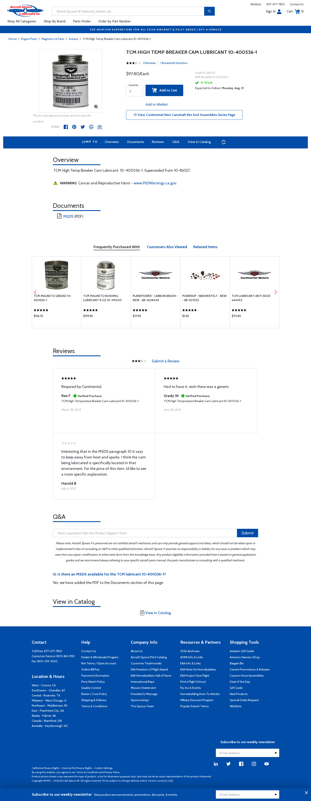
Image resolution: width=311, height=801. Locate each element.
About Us (137, 651)
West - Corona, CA (44, 685)
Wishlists (255, 4)
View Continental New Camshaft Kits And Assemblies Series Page (186, 115)
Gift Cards (236, 688)
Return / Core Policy (94, 694)
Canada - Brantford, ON (47, 721)
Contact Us (297, 4)
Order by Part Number (114, 21)
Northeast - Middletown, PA (49, 705)
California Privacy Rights (45, 768)
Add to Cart (167, 90)
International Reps (142, 682)
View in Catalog (199, 142)
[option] (70, 81)
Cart (295, 11)
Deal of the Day (240, 682)
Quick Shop (57, 317)
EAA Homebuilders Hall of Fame (151, 675)
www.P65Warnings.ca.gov (155, 183)
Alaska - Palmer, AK (44, 716)
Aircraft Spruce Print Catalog (149, 657)
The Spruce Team (142, 706)
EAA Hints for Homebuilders (198, 669)
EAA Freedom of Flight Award (149, 669)
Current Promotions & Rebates (250, 669)
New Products (239, 694)
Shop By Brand (54, 21)
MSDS (68, 216)
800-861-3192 (65, 656)
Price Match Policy (93, 682)
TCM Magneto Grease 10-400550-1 (53, 298)
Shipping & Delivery (93, 700)
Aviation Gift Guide (242, 651)
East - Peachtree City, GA (48, 711)
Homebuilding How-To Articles (200, 694)
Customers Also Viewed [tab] (167, 247)
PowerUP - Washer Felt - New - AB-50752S (204, 298)
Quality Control (91, 688)
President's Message (144, 694)
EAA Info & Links (190, 663)
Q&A (175, 142)
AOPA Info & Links (191, 657)
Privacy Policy (112, 772)
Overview (112, 142)
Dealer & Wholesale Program (99, 657)
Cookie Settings (104, 768)
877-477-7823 (276, 4)
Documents (135, 142)
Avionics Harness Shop (245, 657)
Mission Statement (143, 688)
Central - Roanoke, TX (46, 695)
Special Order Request (244, 700)
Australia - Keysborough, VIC (50, 726)
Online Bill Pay (90, 669)
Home (12, 39)
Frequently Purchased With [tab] (117, 247)
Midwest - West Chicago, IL (49, 700)
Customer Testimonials (146, 663)
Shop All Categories (21, 21)
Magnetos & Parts (52, 39)
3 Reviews (149, 62)
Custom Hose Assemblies (247, 675)
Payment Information (95, 675)
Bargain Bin (237, 663)
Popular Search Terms (194, 706)
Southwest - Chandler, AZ (48, 690)
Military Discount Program (196, 700)
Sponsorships (140, 700)
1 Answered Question (174, 62)
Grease (73, 39)
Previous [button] (35, 292)
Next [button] (275, 292)
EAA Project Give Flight (194, 675)
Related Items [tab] (205, 247)
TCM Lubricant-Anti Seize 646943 (251, 298)
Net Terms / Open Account (98, 663)
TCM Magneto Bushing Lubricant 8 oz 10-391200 (102, 298)
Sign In (271, 11)
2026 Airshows (190, 651)
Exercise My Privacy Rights (77, 768)
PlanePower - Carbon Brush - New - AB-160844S (155, 298)
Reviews (158, 142)
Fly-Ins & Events (190, 688)
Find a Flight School (193, 682)
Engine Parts (29, 39)
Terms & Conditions (94, 706)
